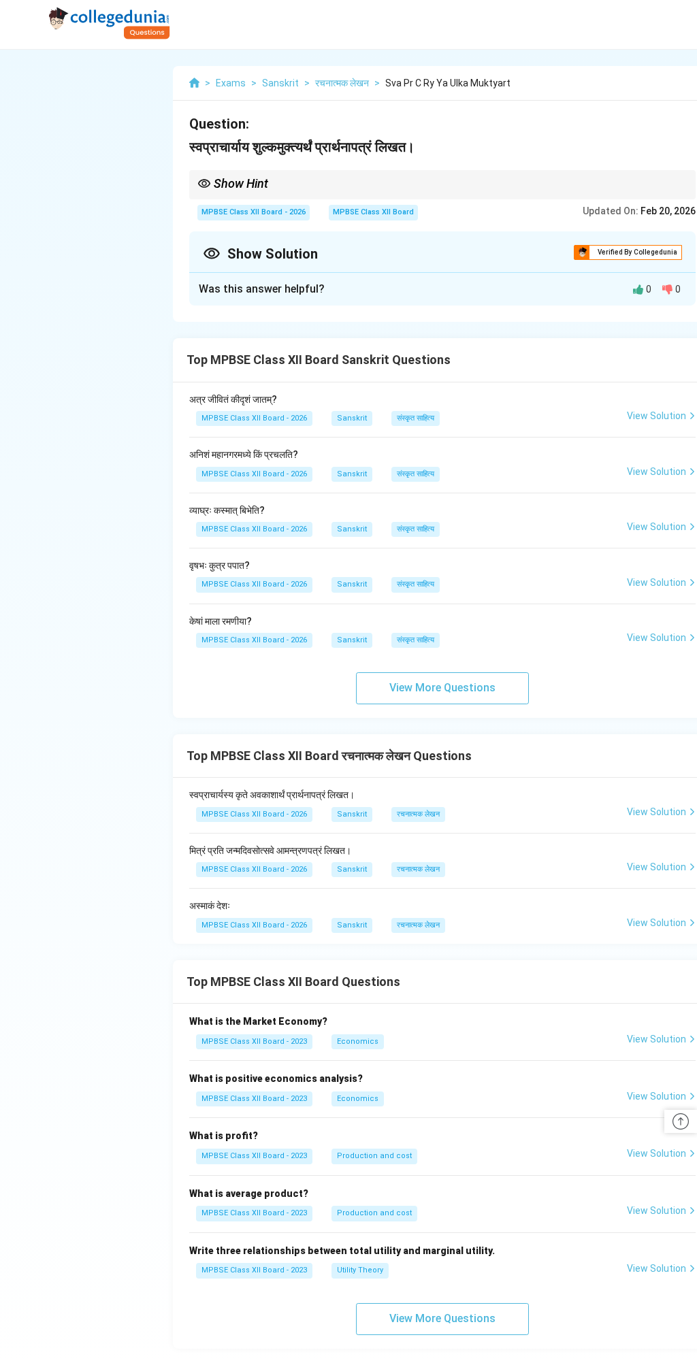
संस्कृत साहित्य (415, 418)
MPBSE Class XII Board (373, 212)
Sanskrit (352, 418)
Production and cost (374, 1155)
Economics (357, 1041)
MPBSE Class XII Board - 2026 (253, 212)
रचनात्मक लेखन (418, 814)
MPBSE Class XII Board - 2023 (254, 1041)
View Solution (656, 415)
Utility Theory (360, 1270)
